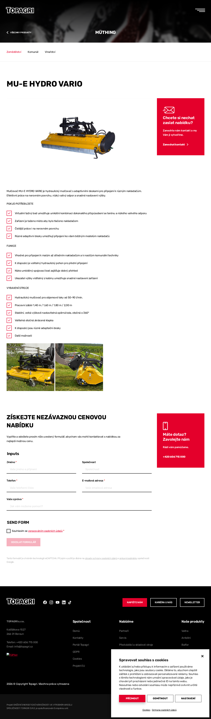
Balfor (185, 644)
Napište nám (135, 602)
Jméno (12, 462)
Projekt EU (79, 665)
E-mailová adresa (93, 480)
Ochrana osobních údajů (164, 710)
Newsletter (192, 602)
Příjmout (132, 698)
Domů (76, 630)
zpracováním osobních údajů (45, 530)
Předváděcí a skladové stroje (136, 644)
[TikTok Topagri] (70, 602)
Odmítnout (160, 698)
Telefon (12, 480)
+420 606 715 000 (174, 456)
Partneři (124, 630)
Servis (122, 637)
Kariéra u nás (163, 602)
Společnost (89, 462)
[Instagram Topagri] (51, 602)
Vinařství (50, 51)
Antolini (186, 637)
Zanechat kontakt (174, 144)
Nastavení (188, 698)
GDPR (76, 651)
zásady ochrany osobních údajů (101, 558)
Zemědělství (14, 51)
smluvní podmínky (128, 558)
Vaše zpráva (15, 499)
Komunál (33, 51)
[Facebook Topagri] (45, 602)
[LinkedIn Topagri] (64, 602)
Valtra (184, 630)
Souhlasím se (38, 530)
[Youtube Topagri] (57, 602)
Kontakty (78, 637)
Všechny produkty (20, 32)
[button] (202, 656)
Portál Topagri (81, 644)
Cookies (146, 710)
